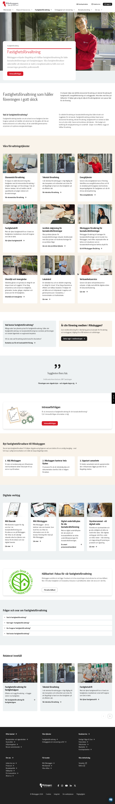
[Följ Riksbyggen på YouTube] (66, 785)
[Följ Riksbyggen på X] (75, 785)
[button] (110, 799)
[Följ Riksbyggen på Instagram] (62, 785)
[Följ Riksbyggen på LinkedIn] (71, 785)
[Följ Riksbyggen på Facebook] (58, 785)
